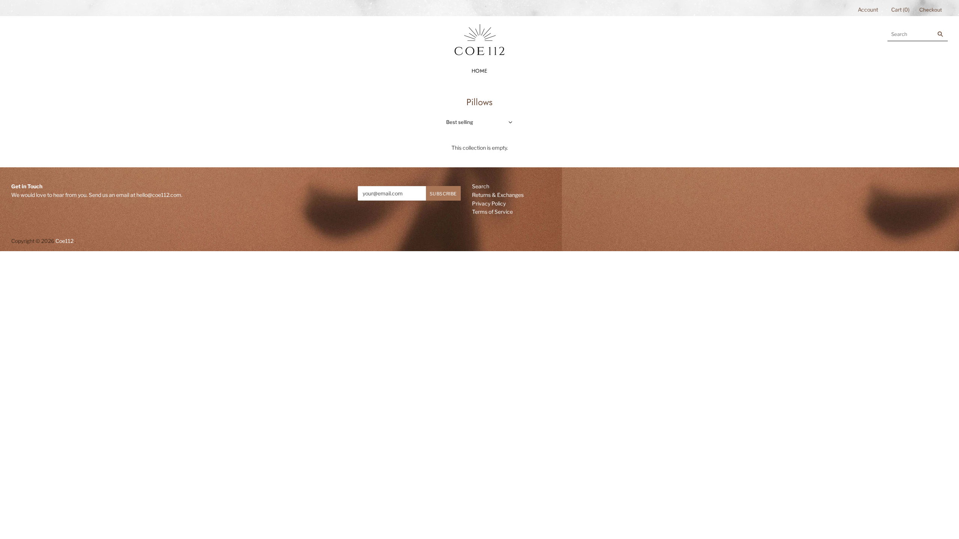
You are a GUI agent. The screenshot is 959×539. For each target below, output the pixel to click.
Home (480, 70)
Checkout (930, 10)
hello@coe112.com (158, 195)
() (900, 9)
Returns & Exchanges (498, 195)
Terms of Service (492, 211)
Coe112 (64, 241)
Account (868, 9)
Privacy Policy (489, 203)
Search (480, 186)
